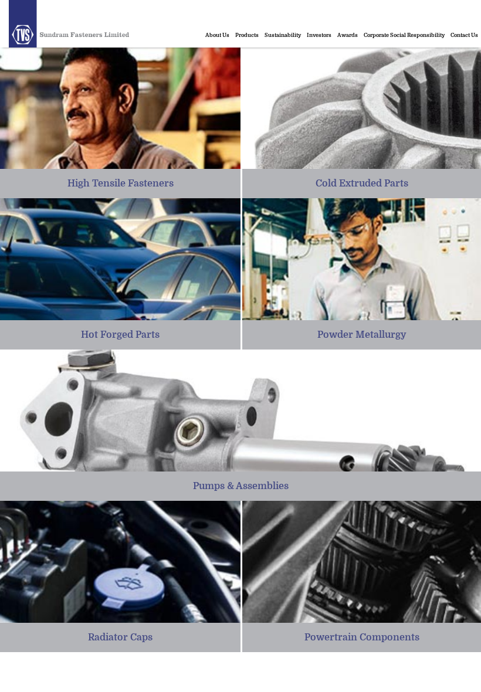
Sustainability (283, 35)
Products (247, 35)
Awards (347, 35)
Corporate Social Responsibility (404, 35)
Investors (319, 35)
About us (217, 35)
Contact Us (464, 35)
